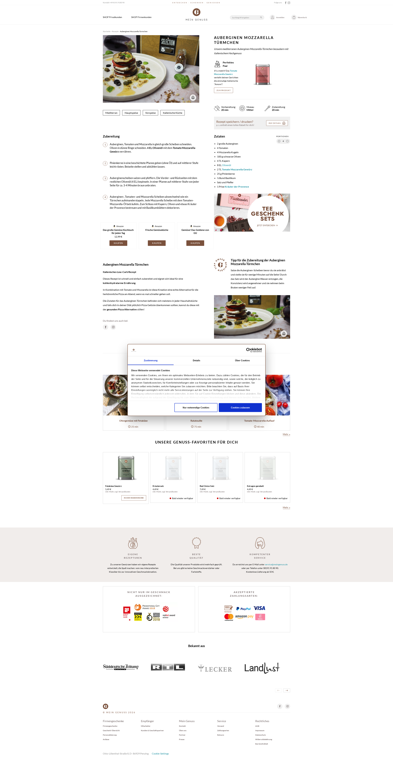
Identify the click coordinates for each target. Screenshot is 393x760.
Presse (181, 739)
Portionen (282, 136)
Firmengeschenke (110, 726)
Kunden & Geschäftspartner (152, 730)
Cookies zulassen (240, 407)
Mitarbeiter (145, 726)
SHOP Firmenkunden (141, 17)
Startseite (106, 31)
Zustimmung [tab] (151, 360)
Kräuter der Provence (237, 186)
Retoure (220, 735)
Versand (220, 726)
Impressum (259, 730)
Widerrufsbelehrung (263, 739)
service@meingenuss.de (276, 564)
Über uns (182, 730)
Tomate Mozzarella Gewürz (237, 169)
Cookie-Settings (160, 753)
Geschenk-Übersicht (111, 730)
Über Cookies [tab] (242, 360)
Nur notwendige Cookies (196, 407)
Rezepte (115, 31)
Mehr (286, 434)
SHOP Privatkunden (112, 17)
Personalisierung (110, 735)
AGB (257, 726)
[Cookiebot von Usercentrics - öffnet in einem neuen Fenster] (248, 350)
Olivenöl (226, 165)
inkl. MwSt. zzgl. (111, 492)
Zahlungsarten (223, 730)
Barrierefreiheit (261, 744)
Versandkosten (124, 492)
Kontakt (182, 726)
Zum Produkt (223, 90)
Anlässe (106, 739)
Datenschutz (260, 735)
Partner (182, 735)
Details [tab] (196, 360)
